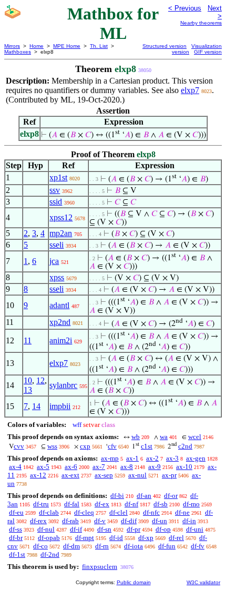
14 (36, 406)
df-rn (102, 546)
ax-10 (184, 467)
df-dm (71, 546)
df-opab (49, 538)
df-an (144, 496)
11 (28, 340)
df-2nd (49, 554)
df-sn (104, 529)
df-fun (167, 546)
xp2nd (59, 322)
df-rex (38, 521)
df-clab (49, 512)
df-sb (160, 504)
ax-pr (169, 475)
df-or (171, 496)
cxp (85, 446)
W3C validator (203, 582)
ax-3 (172, 458)
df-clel (118, 512)
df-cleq (84, 512)
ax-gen (196, 458)
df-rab (70, 521)
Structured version (164, 46)
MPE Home (66, 46)
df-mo (191, 504)
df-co (40, 546)
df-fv (197, 546)
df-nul (46, 529)
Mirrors (12, 46)
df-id (116, 538)
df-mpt (84, 538)
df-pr (133, 529)
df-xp (145, 538)
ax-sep (104, 475)
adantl (59, 305)
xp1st (58, 177)
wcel (194, 437)
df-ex (102, 504)
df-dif (129, 521)
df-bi (117, 496)
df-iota (133, 546)
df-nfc (151, 512)
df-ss (15, 529)
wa (164, 437)
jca (54, 261)
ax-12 (38, 475)
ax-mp (110, 458)
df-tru (41, 504)
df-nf (131, 504)
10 (28, 380)
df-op (163, 529)
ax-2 (152, 458)
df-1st (17, 554)
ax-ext (70, 475)
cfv (112, 446)
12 (40, 380)
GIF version (208, 52)
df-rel (176, 538)
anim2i (60, 340)
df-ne (182, 512)
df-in (189, 521)
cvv (19, 446)
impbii (59, 406)
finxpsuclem (99, 566)
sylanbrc (63, 385)
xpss (56, 277)
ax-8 (126, 467)
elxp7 (190, 90)
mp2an (60, 233)
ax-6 (71, 467)
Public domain (134, 582)
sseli (56, 244)
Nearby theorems (201, 23)
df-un (159, 521)
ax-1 (132, 458)
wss (52, 446)
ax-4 (15, 467)
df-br (16, 538)
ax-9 (154, 467)
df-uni (194, 529)
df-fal (71, 504)
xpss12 (61, 217)
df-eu (16, 512)
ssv (54, 190)
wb (135, 437)
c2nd (185, 446)
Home (36, 46)
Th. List (99, 46)
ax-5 (43, 467)
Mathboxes (17, 52)
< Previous (184, 8)
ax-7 (99, 467)
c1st (146, 446)
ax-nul (137, 475)
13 (28, 389)
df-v (100, 521)
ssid (55, 201)
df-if (76, 529)
